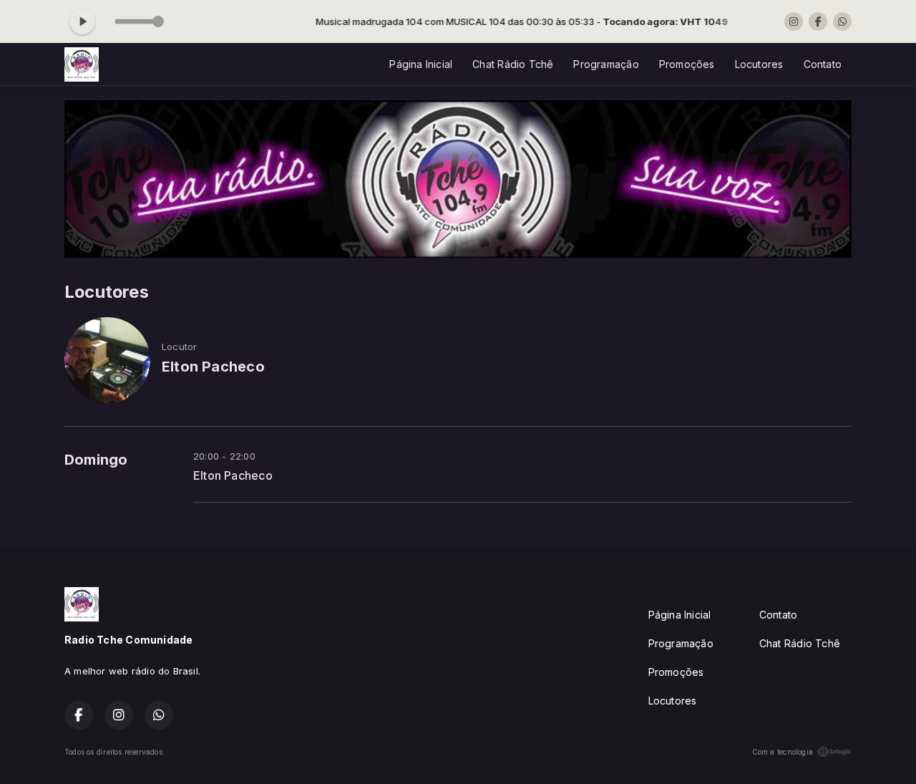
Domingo (95, 459)
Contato (823, 64)
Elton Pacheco (233, 476)
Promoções (687, 64)
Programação (605, 64)
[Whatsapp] (842, 21)
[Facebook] (818, 21)
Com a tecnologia (782, 751)
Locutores (759, 64)
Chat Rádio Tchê (512, 64)
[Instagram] (793, 21)
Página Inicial (420, 64)
